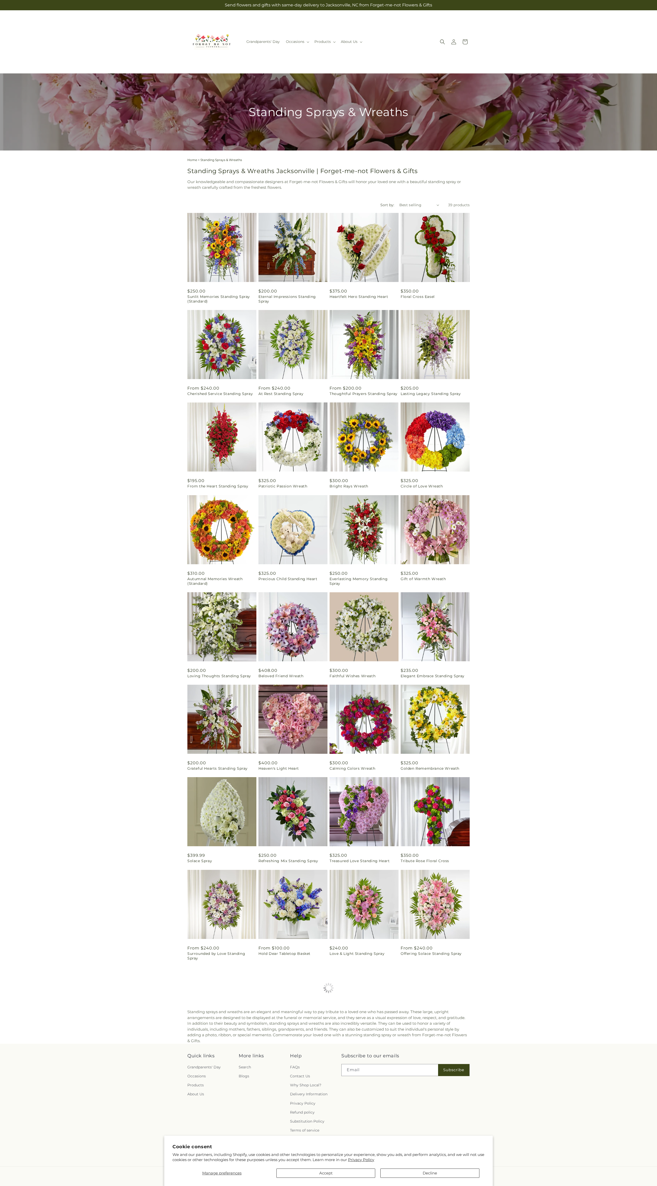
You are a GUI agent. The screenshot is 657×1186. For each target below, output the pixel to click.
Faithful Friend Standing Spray (430, 1050)
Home (192, 160)
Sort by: (387, 205)
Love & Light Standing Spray (357, 953)
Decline (430, 1173)
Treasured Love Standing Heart (360, 861)
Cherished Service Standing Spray (220, 393)
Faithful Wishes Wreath (352, 676)
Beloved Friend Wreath (281, 676)
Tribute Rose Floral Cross (425, 861)
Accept (326, 1173)
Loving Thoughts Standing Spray (219, 676)
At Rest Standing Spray (280, 393)
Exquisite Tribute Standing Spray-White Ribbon (219, 1053)
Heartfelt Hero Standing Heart (359, 296)
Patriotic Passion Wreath (282, 486)
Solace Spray (199, 861)
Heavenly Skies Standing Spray (288, 1050)
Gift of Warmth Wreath (423, 579)
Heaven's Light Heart (278, 768)
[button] (297, 41)
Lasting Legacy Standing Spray (431, 393)
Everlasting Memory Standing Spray (359, 581)
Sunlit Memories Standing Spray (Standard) (218, 299)
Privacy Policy (361, 1159)
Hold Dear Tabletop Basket (284, 953)
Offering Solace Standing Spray (431, 953)
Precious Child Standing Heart (287, 579)
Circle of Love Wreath (422, 486)
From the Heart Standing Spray (217, 486)
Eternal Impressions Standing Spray (287, 299)
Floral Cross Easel (418, 296)
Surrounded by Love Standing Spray (216, 956)
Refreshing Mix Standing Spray (288, 861)
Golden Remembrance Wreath (430, 768)
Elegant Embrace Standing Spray (433, 676)
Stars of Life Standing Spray (357, 1050)
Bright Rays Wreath (349, 486)
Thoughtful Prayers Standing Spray (364, 393)
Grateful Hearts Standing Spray (217, 768)
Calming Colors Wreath (352, 768)
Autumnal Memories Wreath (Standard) (215, 581)
